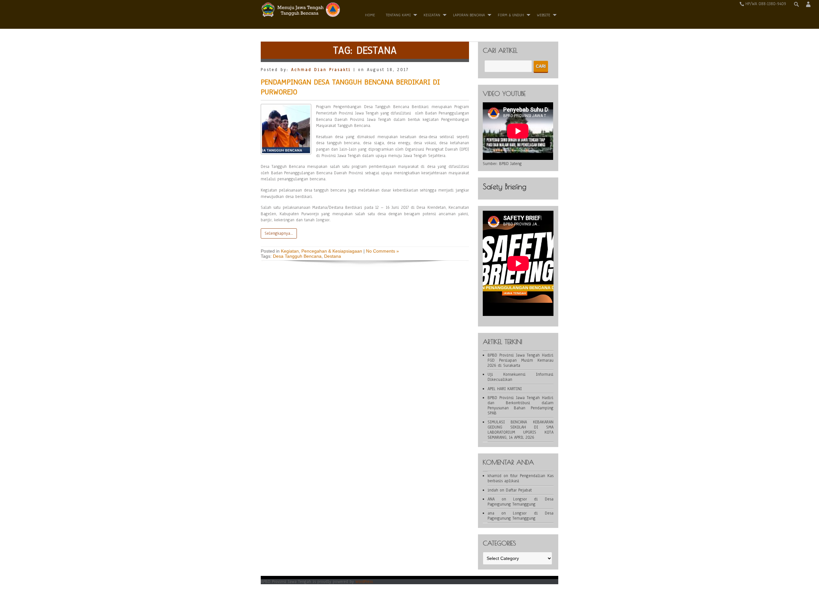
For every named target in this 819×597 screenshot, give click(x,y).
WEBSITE (543, 15)
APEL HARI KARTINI (505, 389)
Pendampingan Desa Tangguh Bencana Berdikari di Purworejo (350, 87)
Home (370, 15)
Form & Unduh (511, 15)
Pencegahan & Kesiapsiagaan (331, 251)
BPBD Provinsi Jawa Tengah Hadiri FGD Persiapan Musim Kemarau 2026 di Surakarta (520, 360)
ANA (491, 499)
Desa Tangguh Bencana (297, 256)
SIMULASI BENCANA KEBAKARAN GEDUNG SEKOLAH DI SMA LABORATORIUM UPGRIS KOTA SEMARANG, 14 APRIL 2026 (520, 429)
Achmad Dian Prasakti (321, 70)
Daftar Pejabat (519, 490)
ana (491, 513)
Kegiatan (432, 15)
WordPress (364, 582)
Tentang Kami (398, 15)
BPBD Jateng (510, 164)
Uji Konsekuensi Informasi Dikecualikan (520, 377)
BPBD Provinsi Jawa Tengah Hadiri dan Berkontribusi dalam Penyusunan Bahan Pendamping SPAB (520, 405)
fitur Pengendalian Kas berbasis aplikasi (520, 478)
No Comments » (382, 251)
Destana (332, 256)
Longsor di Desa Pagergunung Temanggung (520, 501)
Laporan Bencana (469, 15)
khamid (494, 476)
